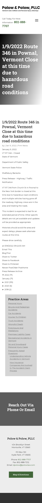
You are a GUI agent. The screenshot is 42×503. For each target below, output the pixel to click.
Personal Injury (15, 303)
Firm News (23, 146)
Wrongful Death (15, 324)
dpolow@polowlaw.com (24, 465)
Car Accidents (14, 313)
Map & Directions (21, 474)
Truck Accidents (15, 321)
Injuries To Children (17, 317)
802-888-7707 (24, 460)
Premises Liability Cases (19, 334)
